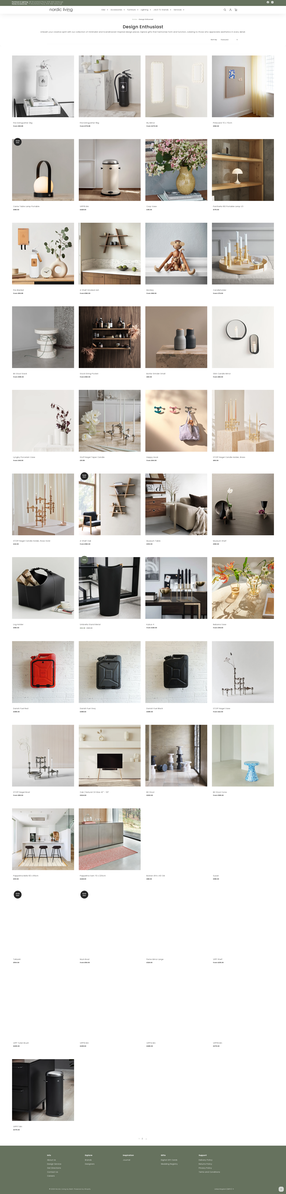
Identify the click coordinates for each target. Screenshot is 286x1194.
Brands (88, 1160)
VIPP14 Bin (151, 1043)
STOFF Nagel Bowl (21, 792)
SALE (103, 10)
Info (49, 1155)
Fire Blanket (18, 290)
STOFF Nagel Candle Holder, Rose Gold (31, 541)
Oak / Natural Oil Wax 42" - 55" (94, 792)
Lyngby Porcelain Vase (24, 457)
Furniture (131, 10)
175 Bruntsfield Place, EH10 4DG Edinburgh (45, 4)
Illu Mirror (150, 123)
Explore (88, 1155)
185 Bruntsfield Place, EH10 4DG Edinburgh (46, 2)
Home (134, 19)
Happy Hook (152, 457)
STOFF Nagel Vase (221, 708)
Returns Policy (205, 1164)
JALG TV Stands (161, 10)
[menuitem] (105, 10)
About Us (51, 1160)
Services (178, 10)
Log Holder (18, 624)
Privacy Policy (205, 1168)
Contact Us (52, 1172)
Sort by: (214, 40)
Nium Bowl (85, 959)
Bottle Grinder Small (155, 373)
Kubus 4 (150, 624)
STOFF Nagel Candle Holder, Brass (229, 457)
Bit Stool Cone (220, 792)
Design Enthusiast (146, 19)
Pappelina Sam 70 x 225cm (93, 875)
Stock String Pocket (89, 373)
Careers (51, 1176)
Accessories (116, 10)
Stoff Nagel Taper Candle (92, 457)
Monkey (150, 290)
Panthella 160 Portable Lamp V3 (228, 206)
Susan (216, 875)
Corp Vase (151, 206)
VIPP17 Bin (17, 1126)
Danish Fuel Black (154, 708)
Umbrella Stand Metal (90, 624)
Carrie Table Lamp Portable (26, 206)
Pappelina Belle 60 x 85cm (25, 875)
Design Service (54, 1164)
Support (203, 1155)
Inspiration (128, 1155)
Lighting (144, 10)
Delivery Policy (205, 1160)
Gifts (163, 1155)
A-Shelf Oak (85, 541)
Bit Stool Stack (20, 373)
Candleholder (219, 290)
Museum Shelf (219, 541)
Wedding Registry (169, 1164)
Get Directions (54, 1168)
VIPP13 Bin (84, 1043)
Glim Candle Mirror (222, 373)
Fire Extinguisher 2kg (22, 123)
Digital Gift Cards (169, 1160)
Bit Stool (150, 792)
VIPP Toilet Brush (21, 1043)
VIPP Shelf (217, 959)
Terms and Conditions (209, 1172)
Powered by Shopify (82, 1189)
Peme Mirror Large (155, 959)
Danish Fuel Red (20, 708)
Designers (90, 1164)
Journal (126, 1160)
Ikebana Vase (219, 624)
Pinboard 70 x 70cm (222, 123)
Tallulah (17, 959)
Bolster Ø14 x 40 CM (155, 875)
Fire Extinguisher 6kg (89, 123)
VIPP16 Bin (217, 1043)
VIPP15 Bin (84, 206)
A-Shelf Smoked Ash (89, 290)
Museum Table (153, 541)
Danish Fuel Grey (88, 708)
